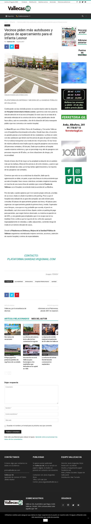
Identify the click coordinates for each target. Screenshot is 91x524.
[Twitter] (82, 1)
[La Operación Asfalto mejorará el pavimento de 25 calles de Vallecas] (50, 329)
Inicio (6, 22)
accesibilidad (19, 281)
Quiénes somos (43, 2)
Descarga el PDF (83, 31)
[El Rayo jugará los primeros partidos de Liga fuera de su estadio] (12, 350)
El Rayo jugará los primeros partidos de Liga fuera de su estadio (12, 360)
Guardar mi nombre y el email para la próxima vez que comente (29, 425)
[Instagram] (80, 1)
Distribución (32, 2)
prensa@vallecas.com (12, 470)
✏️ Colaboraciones (22, 16)
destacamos (29, 281)
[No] (88, 518)
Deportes (7, 354)
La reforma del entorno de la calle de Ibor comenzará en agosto (30, 339)
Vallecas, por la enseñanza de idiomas (15, 309)
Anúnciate (53, 2)
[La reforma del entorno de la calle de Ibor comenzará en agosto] (31, 329)
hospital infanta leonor (42, 281)
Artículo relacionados (16, 318)
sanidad (53, 281)
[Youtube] (85, 1)
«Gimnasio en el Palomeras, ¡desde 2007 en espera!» (48, 309)
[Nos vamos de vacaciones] (12, 329)
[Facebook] (77, 1)
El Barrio (12, 22)
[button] (83, 16)
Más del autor (39, 318)
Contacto (24, 2)
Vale (45, 520)
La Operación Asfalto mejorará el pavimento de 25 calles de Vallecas (50, 339)
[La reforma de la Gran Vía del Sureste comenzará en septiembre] (50, 350)
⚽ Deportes (9, 16)
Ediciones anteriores (64, 2)
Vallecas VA (11, 41)
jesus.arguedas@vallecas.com (49, 482)
